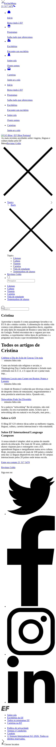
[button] (8, 3)
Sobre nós (12, 715)
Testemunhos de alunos (24, 271)
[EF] (5, 710)
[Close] (28, 197)
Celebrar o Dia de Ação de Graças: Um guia (22, 358)
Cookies (11, 733)
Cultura (16, 261)
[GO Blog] (16, 135)
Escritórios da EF (15, 717)
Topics (10, 202)
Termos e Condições (16, 730)
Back (13, 205)
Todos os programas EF (18, 720)
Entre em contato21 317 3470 (15, 462)
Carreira (17, 266)
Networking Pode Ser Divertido (16, 399)
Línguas (17, 258)
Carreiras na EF (14, 723)
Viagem (16, 263)
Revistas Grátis (14, 143)
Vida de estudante (21, 269)
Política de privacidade (18, 728)
